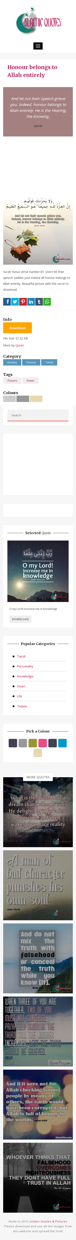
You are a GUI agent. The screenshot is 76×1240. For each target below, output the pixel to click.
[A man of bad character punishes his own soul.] (38, 885)
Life (19, 696)
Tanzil (49, 362)
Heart (21, 686)
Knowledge (25, 676)
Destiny (12, 362)
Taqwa (22, 706)
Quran (38, 126)
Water (30, 380)
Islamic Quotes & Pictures (48, 1221)
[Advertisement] (38, 165)
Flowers (12, 380)
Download (18, 328)
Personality (25, 666)
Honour (31, 362)
